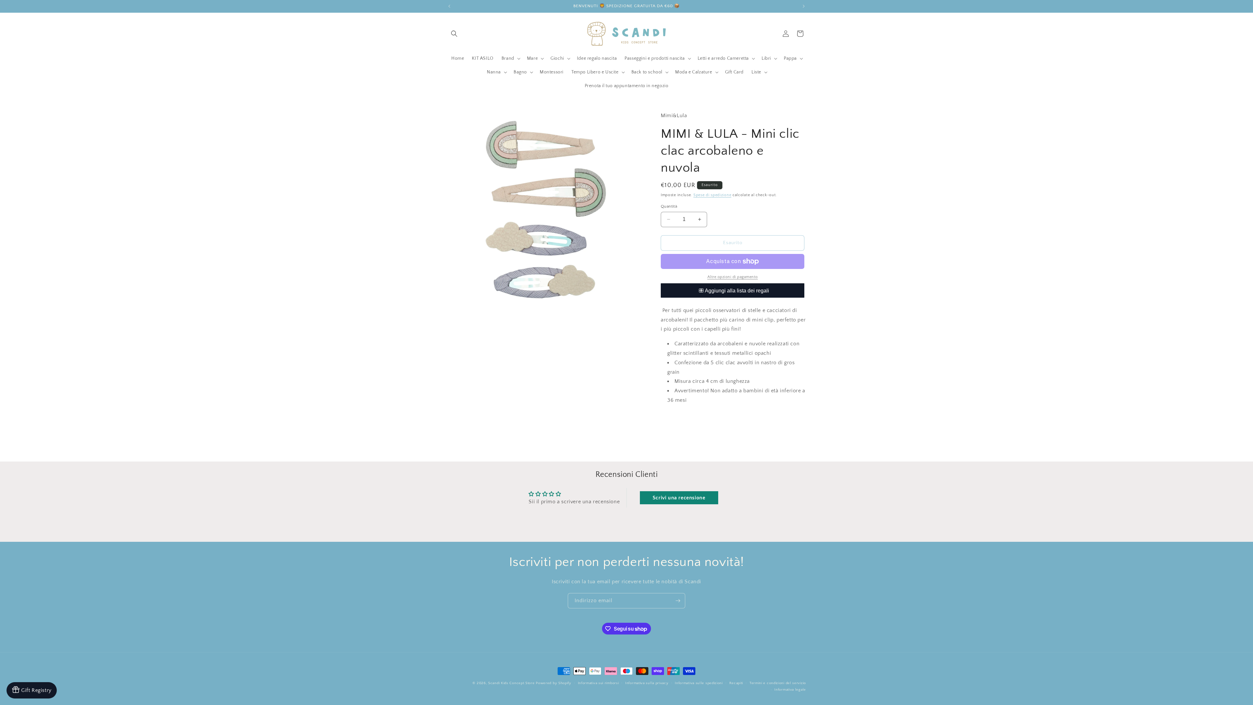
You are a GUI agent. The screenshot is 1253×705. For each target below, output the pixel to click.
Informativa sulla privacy (647, 683)
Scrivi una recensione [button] (679, 498)
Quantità (669, 206)
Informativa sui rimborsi (598, 683)
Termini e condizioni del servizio (778, 683)
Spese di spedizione (712, 195)
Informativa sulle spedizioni (699, 683)
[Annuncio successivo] (804, 6)
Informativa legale (790, 690)
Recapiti (736, 683)
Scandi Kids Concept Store (511, 683)
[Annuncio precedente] (449, 6)
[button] (454, 33)
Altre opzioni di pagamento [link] (732, 277)
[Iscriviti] (678, 600)
